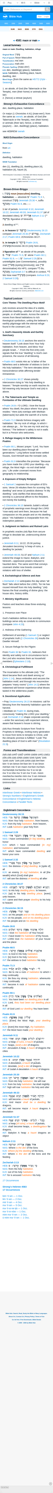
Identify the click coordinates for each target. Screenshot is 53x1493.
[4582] (3, 669)
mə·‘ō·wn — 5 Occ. (12, 1205)
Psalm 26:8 (32, 242)
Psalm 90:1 (40, 255)
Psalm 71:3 (36, 197)
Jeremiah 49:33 (18, 212)
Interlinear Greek (11, 792)
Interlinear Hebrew (31, 792)
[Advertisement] (26, 1275)
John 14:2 (33, 684)
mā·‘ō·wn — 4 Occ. (12, 1202)
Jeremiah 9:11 (11, 543)
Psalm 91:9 (16, 204)
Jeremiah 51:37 (35, 212)
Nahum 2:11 (38, 555)
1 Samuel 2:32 (10, 859)
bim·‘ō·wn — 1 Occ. (13, 1196)
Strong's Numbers (12, 795)
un (9, 148)
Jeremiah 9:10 (26, 209)
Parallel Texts (25, 802)
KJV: (5, 823)
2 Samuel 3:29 (10, 278)
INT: (5, 827)
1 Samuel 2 (10, 484)
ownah (19, 116)
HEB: (5, 817)
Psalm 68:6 (14, 237)
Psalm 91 (26, 652)
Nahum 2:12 (38, 215)
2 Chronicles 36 (29, 638)
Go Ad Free (4, 1487)
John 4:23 (18, 624)
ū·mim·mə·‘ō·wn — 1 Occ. (16, 1217)
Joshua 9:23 (43, 275)
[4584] (50, 669)
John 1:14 (8, 678)
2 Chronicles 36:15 (13, 505)
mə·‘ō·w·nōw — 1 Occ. (14, 1211)
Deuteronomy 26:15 (37, 230)
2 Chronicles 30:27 (13, 379)
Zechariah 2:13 (11, 581)
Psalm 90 (13, 652)
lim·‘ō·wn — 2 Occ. (12, 1199)
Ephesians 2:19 (22, 661)
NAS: (5, 820)
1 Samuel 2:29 (27, 258)
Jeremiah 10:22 (11, 1056)
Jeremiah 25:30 (27, 200)
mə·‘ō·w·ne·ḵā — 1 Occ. (15, 1208)
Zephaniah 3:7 (17, 272)
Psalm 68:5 (10, 361)
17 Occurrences (11, 1180)
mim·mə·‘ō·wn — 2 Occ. (15, 1214)
